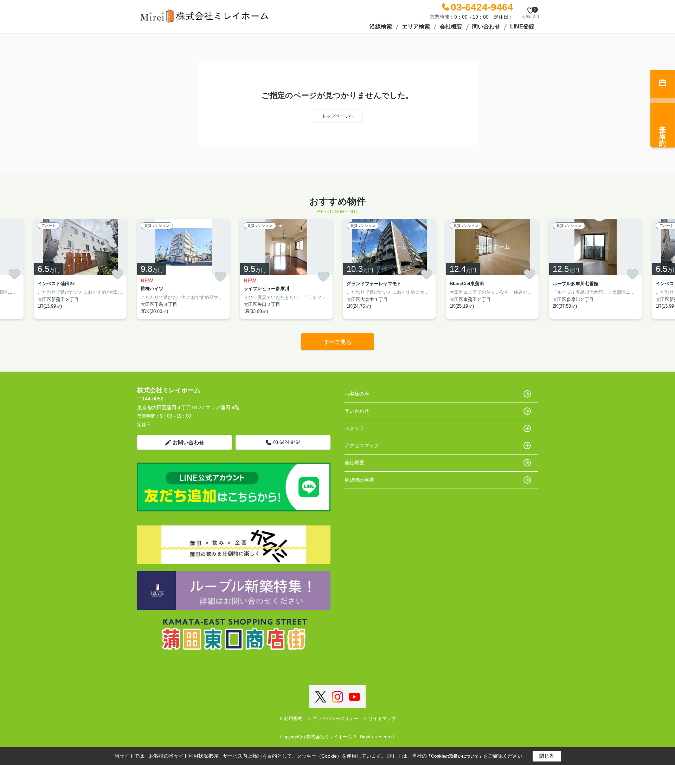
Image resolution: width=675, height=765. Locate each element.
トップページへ (338, 116)
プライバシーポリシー (335, 718)
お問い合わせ (188, 442)
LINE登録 (522, 27)
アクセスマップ (362, 445)
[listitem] (183, 269)
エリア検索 (416, 27)
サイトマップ (382, 718)
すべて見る (337, 342)
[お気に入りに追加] (14, 274)
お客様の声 (357, 394)
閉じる (546, 756)
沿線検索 (380, 27)
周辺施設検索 (359, 480)
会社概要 (451, 27)
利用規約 (293, 718)
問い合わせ (486, 27)
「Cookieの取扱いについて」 (455, 756)
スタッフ (354, 428)
